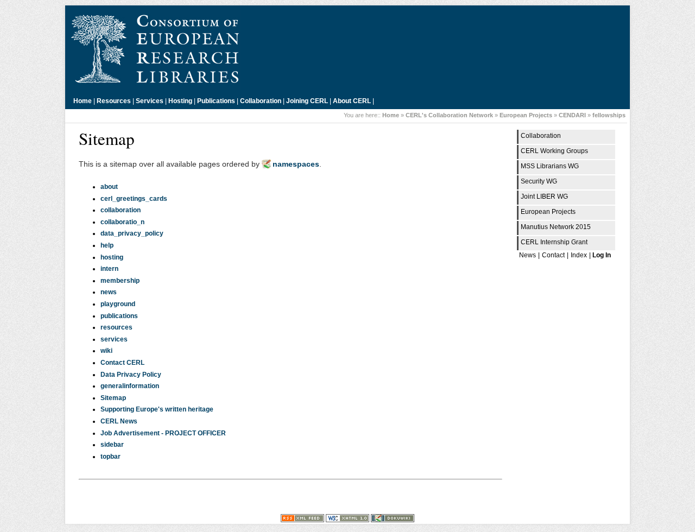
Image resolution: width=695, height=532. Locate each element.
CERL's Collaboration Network (449, 115)
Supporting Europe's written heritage (156, 409)
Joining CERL (307, 101)
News (527, 255)
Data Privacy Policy (130, 374)
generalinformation (129, 386)
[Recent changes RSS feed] (302, 520)
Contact (553, 255)
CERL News (118, 421)
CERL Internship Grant (554, 242)
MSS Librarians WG (550, 166)
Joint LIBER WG (544, 196)
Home (82, 101)
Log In (601, 255)
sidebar (112, 444)
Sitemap (113, 398)
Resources (114, 101)
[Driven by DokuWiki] (392, 520)
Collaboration (260, 101)
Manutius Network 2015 (556, 227)
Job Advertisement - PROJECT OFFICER (163, 433)
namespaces (296, 164)
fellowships (609, 115)
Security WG (539, 181)
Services (149, 101)
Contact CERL (122, 362)
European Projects (526, 115)
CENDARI (572, 115)
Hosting (180, 101)
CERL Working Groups (554, 151)
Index (579, 255)
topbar (110, 456)
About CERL (352, 101)
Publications (216, 101)
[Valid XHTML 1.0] (347, 520)
